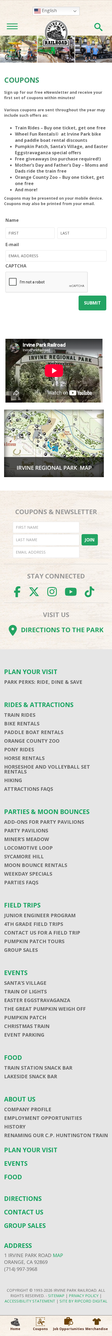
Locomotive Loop (28, 848)
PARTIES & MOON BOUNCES (46, 812)
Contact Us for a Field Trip (42, 932)
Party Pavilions (26, 830)
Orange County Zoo (32, 741)
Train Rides (19, 715)
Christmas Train (26, 1026)
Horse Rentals (24, 758)
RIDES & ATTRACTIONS (38, 705)
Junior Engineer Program (40, 915)
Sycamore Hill (24, 856)
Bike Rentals (21, 723)
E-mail (12, 244)
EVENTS (15, 973)
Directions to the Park (62, 629)
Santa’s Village (25, 983)
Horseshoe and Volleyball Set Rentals (47, 769)
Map (58, 1255)
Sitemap (56, 1295)
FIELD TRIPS (22, 905)
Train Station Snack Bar (38, 1067)
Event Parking (24, 1035)
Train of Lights (25, 991)
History (15, 1126)
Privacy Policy (83, 1295)
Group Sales (21, 950)
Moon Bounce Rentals (35, 865)
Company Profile (27, 1109)
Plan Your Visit (30, 672)
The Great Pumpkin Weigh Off (45, 1009)
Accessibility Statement (30, 1301)
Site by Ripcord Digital (83, 1301)
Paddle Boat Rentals (33, 732)
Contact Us (23, 1212)
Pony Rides (19, 749)
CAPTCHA (15, 266)
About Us (19, 1099)
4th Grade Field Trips (33, 924)
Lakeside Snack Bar (30, 1076)
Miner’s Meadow (26, 839)
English (49, 11)
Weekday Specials (28, 873)
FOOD (13, 1057)
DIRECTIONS (23, 1199)
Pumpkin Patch (25, 1017)
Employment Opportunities (43, 1118)
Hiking (13, 780)
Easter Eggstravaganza (37, 1000)
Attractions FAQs (28, 789)
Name (12, 220)
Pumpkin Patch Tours (34, 941)
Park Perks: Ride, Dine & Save (43, 682)
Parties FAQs (21, 882)
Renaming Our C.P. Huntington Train (56, 1135)
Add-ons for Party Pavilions (44, 822)
